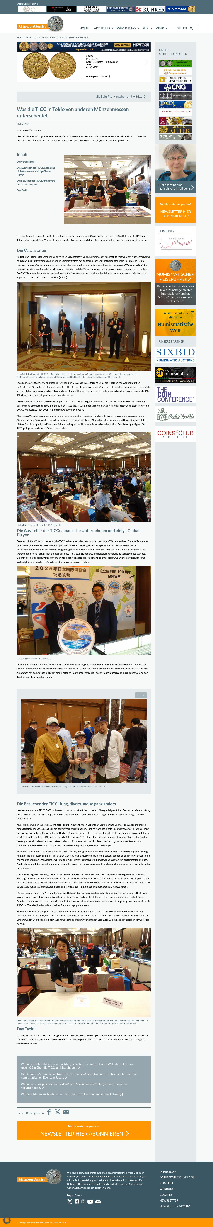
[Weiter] (144, 695)
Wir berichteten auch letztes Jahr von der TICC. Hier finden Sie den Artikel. (70, 1094)
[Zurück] (138, 695)
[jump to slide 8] (91, 79)
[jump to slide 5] (82, 79)
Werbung (167, 1189)
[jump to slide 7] (88, 79)
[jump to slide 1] (69, 79)
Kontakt (166, 1183)
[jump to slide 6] (85, 79)
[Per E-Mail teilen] (66, 1114)
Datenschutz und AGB (177, 1177)
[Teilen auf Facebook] (48, 1114)
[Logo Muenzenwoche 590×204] (40, 24)
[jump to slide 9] (94, 79)
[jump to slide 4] (79, 79)
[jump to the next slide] (146, 62)
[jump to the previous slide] (21, 62)
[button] (7, 1220)
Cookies (166, 1194)
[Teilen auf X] (57, 1114)
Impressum (168, 1171)
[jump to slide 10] (97, 79)
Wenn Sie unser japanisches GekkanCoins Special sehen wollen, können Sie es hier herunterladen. (74, 1085)
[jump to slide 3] (75, 79)
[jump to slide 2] (72, 79)
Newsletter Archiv (175, 1206)
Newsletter (169, 1200)
